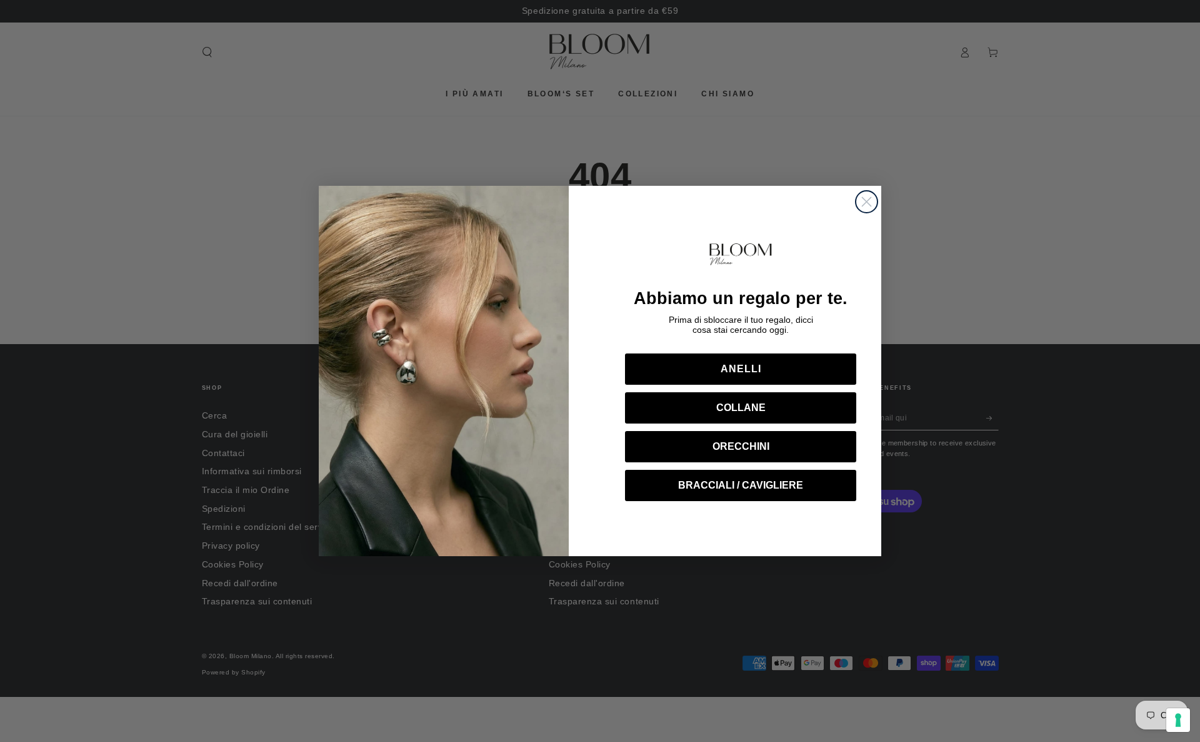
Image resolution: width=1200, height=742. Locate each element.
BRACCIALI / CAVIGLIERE (740, 485)
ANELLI (741, 368)
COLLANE (741, 407)
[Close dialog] (867, 202)
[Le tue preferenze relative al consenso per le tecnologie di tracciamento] (1178, 720)
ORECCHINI (740, 446)
